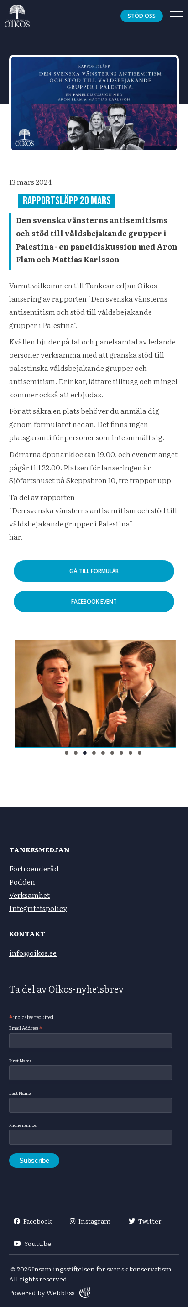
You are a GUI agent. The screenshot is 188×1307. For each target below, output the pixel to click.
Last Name (20, 1092)
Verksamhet (29, 894)
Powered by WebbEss (41, 1292)
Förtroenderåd (34, 868)
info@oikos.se (33, 952)
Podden (22, 881)
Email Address (25, 1028)
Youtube (37, 1243)
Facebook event (94, 601)
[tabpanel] (94, 694)
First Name (20, 1060)
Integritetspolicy (38, 907)
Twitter (150, 1220)
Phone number (23, 1124)
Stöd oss (142, 16)
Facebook (37, 1220)
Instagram (94, 1220)
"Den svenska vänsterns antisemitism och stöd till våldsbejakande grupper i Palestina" (93, 517)
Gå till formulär (94, 571)
